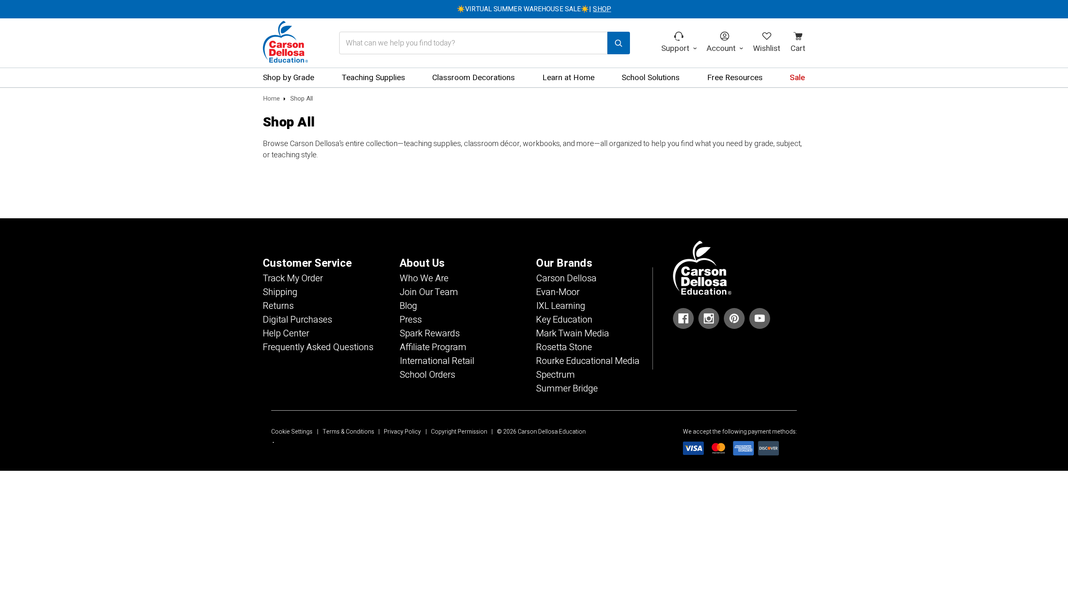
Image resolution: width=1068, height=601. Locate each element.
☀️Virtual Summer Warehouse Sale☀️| (534, 9)
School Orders (427, 374)
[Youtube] (759, 318)
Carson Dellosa (566, 278)
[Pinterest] (734, 318)
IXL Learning (560, 306)
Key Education (564, 319)
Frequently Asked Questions (318, 347)
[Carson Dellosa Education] (285, 43)
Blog (408, 306)
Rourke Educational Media (588, 361)
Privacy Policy (402, 431)
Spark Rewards (430, 333)
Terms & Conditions (348, 431)
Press (411, 319)
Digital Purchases (297, 319)
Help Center (286, 333)
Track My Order (293, 278)
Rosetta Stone (564, 347)
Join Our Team (429, 292)
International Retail (437, 361)
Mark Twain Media (572, 333)
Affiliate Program (433, 347)
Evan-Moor (557, 292)
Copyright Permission (459, 431)
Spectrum (555, 374)
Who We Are (424, 278)
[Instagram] (708, 318)
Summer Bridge (567, 388)
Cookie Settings (291, 431)
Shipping (280, 292)
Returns (278, 306)
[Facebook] (683, 318)
